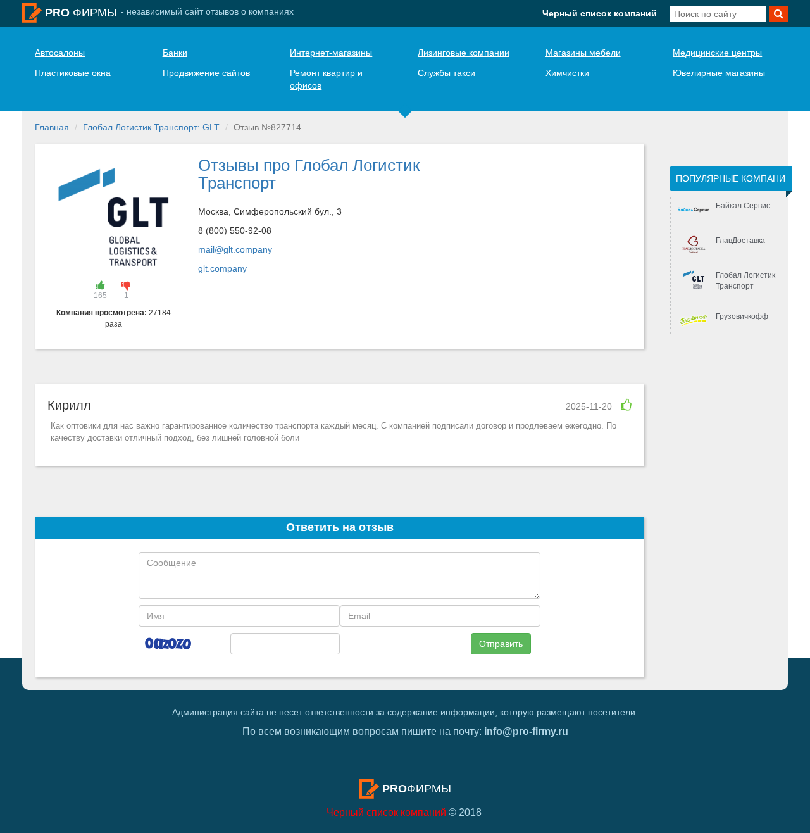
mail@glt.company (235, 249)
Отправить (501, 644)
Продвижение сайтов (206, 73)
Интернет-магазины (331, 52)
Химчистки (567, 73)
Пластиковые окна (73, 73)
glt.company (222, 268)
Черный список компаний (599, 13)
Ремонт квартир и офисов (326, 79)
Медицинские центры (717, 52)
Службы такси (446, 73)
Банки (175, 52)
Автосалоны (60, 52)
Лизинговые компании (463, 52)
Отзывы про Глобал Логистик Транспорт (309, 174)
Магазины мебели (583, 52)
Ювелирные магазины (719, 73)
